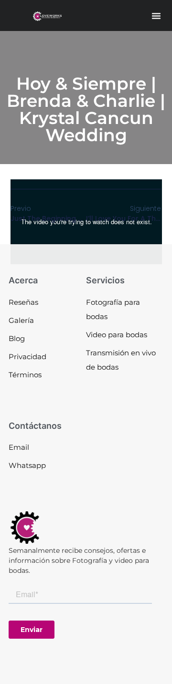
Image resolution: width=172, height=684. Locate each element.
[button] (156, 16)
